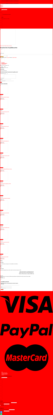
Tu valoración (2, 78)
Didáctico (2, 12)
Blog (3, 396)
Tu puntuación (2, 73)
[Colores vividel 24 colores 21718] (4, 108)
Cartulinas (4, 391)
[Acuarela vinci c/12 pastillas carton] (3, 61)
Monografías (4, 384)
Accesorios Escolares (5, 15)
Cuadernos (4, 386)
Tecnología (2, 22)
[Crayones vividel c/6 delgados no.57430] (4, 180)
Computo (4, 23)
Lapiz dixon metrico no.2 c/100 (4, 256)
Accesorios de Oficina (5, 389)
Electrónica (4, 394)
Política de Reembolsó (4, 374)
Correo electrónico (3, 80)
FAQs (3, 26)
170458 (13, 57)
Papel (2, 20)
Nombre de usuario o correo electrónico (5, 402)
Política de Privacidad (4, 372)
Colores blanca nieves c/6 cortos (4, 126)
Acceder (5, 405)
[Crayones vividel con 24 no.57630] (4, 238)
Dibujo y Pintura (5, 16)
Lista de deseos (5, 27)
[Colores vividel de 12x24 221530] (4, 209)
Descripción (3, 62)
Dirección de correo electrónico (4, 409)
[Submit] (1, 378)
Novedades (3, 379)
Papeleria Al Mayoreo (5, 28)
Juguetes (4, 381)
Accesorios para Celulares (6, 24)
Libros (3, 13)
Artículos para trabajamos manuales (7, 9)
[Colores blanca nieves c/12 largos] (4, 93)
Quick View (1, 94)
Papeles (4, 21)
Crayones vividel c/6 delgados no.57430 (5, 183)
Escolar (2, 14)
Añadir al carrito (2, 113)
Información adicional (4, 63)
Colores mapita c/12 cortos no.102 (4, 155)
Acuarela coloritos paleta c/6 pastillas (5, 198)
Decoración (4, 10)
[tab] (27, 62)
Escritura (4, 17)
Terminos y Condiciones (4, 373)
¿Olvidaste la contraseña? (3, 406)
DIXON (15, 57)
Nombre (1, 79)
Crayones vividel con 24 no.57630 (4, 242)
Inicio (2, 8)
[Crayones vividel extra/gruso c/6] (4, 137)
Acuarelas (10, 45)
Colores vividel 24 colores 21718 (4, 111)
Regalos (4, 11)
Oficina (2, 18)
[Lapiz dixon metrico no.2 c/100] (4, 253)
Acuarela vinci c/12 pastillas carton (4, 227)
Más (2, 25)
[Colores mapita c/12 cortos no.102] (4, 152)
